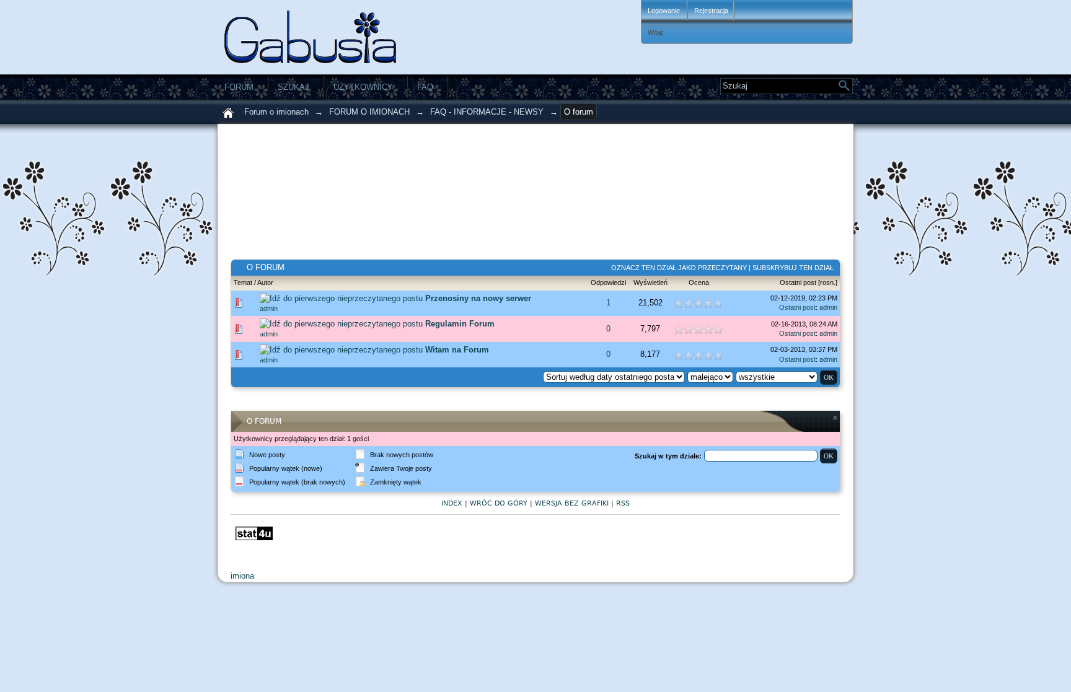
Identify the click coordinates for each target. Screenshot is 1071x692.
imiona (244, 575)
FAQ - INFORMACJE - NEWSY (487, 111)
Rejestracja (711, 10)
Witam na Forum (457, 349)
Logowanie (665, 10)
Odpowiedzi (608, 282)
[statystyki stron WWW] (254, 537)
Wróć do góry (498, 503)
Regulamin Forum (460, 323)
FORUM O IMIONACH (369, 111)
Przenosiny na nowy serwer (478, 298)
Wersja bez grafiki (572, 503)
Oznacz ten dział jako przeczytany (679, 267)
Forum (238, 87)
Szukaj (293, 87)
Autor (265, 282)
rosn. (827, 282)
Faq (425, 87)
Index (451, 503)
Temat (243, 282)
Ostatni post (798, 282)
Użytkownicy (363, 87)
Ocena (699, 282)
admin (269, 308)
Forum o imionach (276, 111)
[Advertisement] (463, 198)
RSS (623, 503)
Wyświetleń (650, 282)
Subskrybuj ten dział (793, 267)
